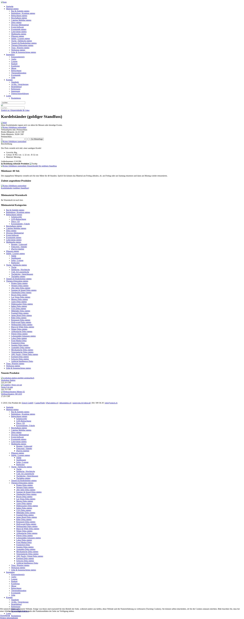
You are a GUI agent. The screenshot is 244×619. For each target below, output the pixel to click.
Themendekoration (18, 73)
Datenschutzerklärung (20, 93)
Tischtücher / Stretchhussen (22, 274)
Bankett (14, 64)
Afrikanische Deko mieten (21, 331)
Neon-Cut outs (7, 387)
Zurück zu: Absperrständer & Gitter (15, 110)
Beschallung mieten (19, 18)
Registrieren (16, 98)
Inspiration (10, 54)
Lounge (14, 61)
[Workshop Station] (17, 378)
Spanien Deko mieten (19, 345)
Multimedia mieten (18, 34)
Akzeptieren (5, 615)
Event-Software (17, 27)
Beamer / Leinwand (19, 244)
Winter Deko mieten (19, 329)
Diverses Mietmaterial (20, 25)
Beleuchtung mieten (19, 16)
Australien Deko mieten (20, 347)
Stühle (13, 256)
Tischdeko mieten (18, 276)
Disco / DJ (15, 221)
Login (8, 96)
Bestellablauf (16, 87)
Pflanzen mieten (17, 36)
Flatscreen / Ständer (19, 247)
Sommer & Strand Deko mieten (23, 290)
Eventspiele (15, 75)
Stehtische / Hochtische (20, 270)
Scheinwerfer (16, 217)
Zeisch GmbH (27, 403)
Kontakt (9, 80)
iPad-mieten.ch (52, 403)
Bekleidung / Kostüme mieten (23, 13)
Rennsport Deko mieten (20, 320)
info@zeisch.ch (111, 403)
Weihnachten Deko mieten (21, 325)
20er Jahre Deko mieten (20, 288)
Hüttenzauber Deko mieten (22, 304)
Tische (13, 267)
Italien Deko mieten (19, 306)
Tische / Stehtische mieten (21, 41)
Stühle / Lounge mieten (20, 38)
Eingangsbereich (18, 57)
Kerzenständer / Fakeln (20, 224)
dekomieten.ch (65, 403)
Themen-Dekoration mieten (22, 45)
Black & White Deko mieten (22, 327)
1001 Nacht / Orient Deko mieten (24, 354)
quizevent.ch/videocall (81, 403)
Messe (13, 68)
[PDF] (4, 123)
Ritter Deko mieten (18, 318)
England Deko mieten (20, 357)
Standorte (15, 82)
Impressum (15, 91)
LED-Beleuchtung (18, 219)
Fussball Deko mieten (20, 313)
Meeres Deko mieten (19, 299)
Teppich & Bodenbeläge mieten (24, 43)
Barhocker (15, 263)
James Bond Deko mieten (21, 315)
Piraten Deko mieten (19, 283)
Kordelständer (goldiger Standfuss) (15, 188)
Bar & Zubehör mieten (20, 11)
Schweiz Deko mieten (20, 359)
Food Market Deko (19, 341)
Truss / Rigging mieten (20, 48)
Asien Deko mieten (19, 302)
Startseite (9, 6)
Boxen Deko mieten (19, 295)
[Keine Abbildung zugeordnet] (13, 127)
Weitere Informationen (9, 618)
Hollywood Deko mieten (21, 322)
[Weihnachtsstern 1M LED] (13, 392)
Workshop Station (8, 380)
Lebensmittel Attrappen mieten (23, 336)
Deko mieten (16, 22)
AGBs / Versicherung (19, 84)
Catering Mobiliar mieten (21, 20)
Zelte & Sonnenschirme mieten (23, 52)
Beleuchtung (16, 71)
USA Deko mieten (18, 308)
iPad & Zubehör (17, 249)
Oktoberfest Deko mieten (21, 292)
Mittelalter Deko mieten (20, 311)
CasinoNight (40, 403)
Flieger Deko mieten (19, 334)
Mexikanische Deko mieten (22, 350)
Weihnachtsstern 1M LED (11, 394)
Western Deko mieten (19, 286)
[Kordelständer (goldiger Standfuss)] (13, 186)
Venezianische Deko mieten (22, 352)
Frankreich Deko (18, 343)
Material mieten (12, 9)
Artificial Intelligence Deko (22, 361)
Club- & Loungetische (20, 272)
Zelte (13, 77)
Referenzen (15, 89)
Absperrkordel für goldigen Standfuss (41, 166)
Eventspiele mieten (18, 29)
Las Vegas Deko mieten (20, 297)
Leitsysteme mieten (19, 32)
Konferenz (15, 66)
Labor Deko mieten (19, 338)
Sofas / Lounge (17, 260)
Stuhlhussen (16, 258)
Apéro (13, 59)
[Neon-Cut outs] (11, 385)
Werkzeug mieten (18, 50)
